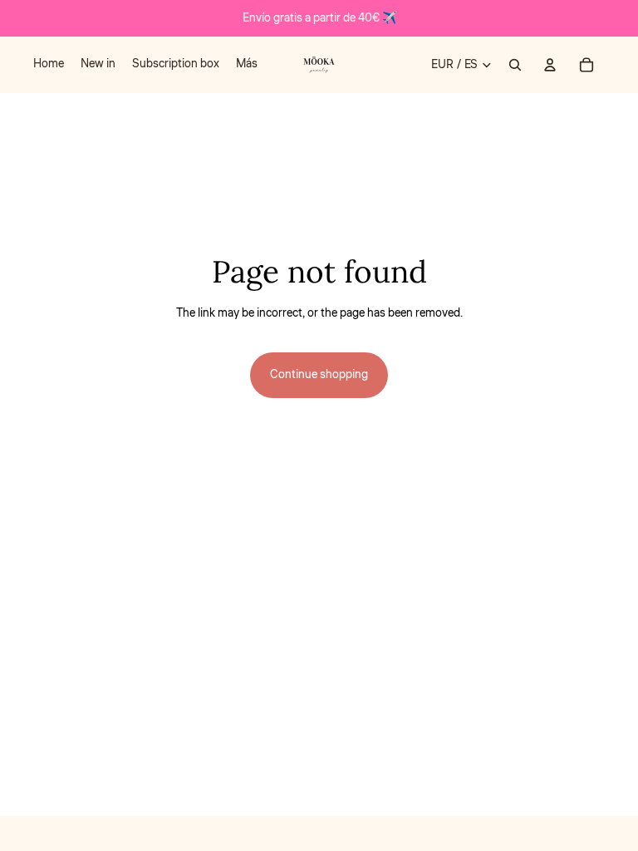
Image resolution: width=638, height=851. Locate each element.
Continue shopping (319, 374)
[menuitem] (48, 65)
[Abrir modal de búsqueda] (515, 65)
